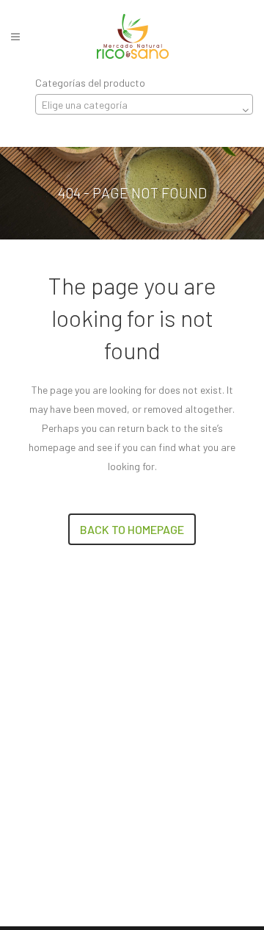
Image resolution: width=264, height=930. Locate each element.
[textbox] (144, 105)
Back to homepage (132, 529)
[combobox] (144, 104)
